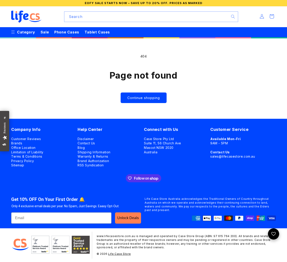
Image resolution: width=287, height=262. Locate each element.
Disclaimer (86, 139)
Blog (81, 148)
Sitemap (17, 165)
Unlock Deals (128, 218)
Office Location (23, 148)
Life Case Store (119, 253)
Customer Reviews (26, 139)
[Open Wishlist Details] (273, 234)
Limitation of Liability (27, 152)
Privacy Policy (22, 161)
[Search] (233, 17)
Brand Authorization (93, 161)
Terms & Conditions (26, 156)
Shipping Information (94, 152)
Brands (16, 143)
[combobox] (151, 17)
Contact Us (86, 143)
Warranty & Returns (93, 156)
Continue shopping (143, 98)
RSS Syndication (91, 165)
